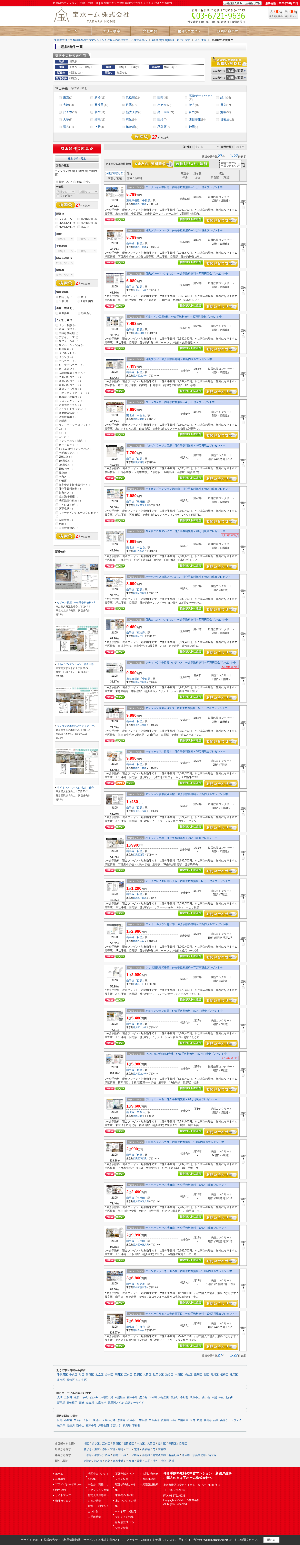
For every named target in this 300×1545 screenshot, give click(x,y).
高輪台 (97, 1420)
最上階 (64, 472)
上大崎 (143, 290)
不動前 (184, 1397)
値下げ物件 (66, 195)
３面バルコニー (70, 380)
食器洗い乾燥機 (70, 397)
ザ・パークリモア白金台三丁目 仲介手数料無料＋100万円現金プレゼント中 (191, 1313)
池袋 (225, 112)
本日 (83, 297)
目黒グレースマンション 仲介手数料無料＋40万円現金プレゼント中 (187, 273)
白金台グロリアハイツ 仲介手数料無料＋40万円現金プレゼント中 (185, 531)
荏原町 (175, 1397)
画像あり (64, 313)
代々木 (70, 112)
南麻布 (162, 1449)
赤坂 (105, 1449)
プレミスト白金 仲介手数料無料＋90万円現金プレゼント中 (181, 1099)
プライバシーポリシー (68, 1484)
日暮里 (227, 119)
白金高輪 (154, 1420)
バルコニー (67, 361)
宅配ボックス (68, 452)
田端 (162, 119)
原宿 (225, 104)
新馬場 (61, 1402)
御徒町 (132, 126)
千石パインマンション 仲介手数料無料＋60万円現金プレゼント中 (94, 664)
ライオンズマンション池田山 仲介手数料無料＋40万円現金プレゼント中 (189, 488)
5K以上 (85, 226)
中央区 (73, 1374)
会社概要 (60, 1478)
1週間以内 (87, 301)
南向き (64, 476)
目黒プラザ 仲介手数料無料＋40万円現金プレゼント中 (179, 359)
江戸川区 (81, 1379)
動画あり (86, 313)
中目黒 (146, 200)
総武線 (186, 1455)
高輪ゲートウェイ (201, 97)
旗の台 (143, 1397)
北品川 (229, 1397)
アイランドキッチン (72, 408)
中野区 (179, 1374)
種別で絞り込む (77, 158)
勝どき (88, 1449)
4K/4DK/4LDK (67, 226)
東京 (67, 97)
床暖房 (64, 420)
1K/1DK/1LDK (89, 218)
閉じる (271, 1539)
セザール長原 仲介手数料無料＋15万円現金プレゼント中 (89, 602)
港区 (135, 418)
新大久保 (133, 112)
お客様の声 (149, 1478)
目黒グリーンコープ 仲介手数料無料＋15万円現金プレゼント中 (184, 230)
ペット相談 (67, 325)
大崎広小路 (106, 1397)
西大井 (94, 1397)
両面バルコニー (70, 385)
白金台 (141, 415)
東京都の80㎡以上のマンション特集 (125, 1501)
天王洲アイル (116, 1402)
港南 (97, 1449)
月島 (107, 1460)
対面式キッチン (70, 405)
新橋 (99, 97)
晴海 (120, 1449)
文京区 (99, 1374)
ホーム (59, 1473)
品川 (225, 97)
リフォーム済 (68, 341)
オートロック (68, 444)
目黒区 (136, 204)
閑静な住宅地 (68, 333)
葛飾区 (71, 1379)
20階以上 (66, 464)
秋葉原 (163, 126)
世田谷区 (158, 1374)
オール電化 (67, 368)
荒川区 (215, 1374)
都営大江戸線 (102, 1455)
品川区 (136, 290)
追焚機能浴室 (68, 412)
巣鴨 (99, 119)
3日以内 (63, 301)
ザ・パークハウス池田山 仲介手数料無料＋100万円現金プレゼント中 (187, 1184)
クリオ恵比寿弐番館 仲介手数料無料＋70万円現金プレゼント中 (184, 967)
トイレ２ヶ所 (68, 504)
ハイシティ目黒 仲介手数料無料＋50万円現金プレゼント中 (181, 837)
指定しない (65, 181)
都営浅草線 (159, 1455)
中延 (221, 1397)
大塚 (67, 119)
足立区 (61, 1379)
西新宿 (146, 1449)
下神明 (153, 1397)
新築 (79, 181)
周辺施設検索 (150, 1484)
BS (62, 432)
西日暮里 (197, 119)
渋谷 (194, 104)
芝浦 (136, 1449)
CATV (64, 436)
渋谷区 (136, 1287)
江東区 (128, 1374)
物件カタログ (63, 1500)
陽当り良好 (67, 329)
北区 (206, 1374)
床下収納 (66, 508)
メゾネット (67, 353)
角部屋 (64, 480)
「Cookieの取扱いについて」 (218, 1539)
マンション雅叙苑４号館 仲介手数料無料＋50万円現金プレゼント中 (187, 794)
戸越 (214, 1397)
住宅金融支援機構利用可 (75, 484)
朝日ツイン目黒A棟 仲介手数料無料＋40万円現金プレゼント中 (184, 316)
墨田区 (119, 1374)
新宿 (99, 112)
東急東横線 (133, 200)
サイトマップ (63, 1495)
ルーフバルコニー (71, 365)
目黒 (131, 104)
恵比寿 (164, 104)
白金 (140, 1115)
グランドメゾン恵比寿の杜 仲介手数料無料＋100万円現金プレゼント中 (189, 1271)
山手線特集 (94, 1516)
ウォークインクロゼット (75, 424)
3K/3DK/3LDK (89, 223)
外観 (109, 173)
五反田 (101, 104)
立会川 (90, 1402)
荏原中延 (132, 1397)
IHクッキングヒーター (74, 392)
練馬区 (234, 1374)
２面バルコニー (70, 377)
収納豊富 (66, 520)
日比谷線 (134, 1455)
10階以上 (66, 460)
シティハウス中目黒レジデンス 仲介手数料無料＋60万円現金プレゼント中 (191, 662)
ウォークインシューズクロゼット (77, 514)
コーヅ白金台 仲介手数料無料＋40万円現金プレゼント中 (180, 402)
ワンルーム (65, 218)
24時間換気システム (72, 373)
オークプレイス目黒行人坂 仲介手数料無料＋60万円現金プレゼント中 (188, 881)
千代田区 (62, 1374)
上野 (99, 126)
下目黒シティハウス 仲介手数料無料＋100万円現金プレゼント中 (185, 1142)
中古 (88, 181)
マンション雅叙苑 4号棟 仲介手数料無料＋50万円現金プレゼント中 (187, 708)
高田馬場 (165, 112)
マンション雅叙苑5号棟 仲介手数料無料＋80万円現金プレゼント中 (186, 1053)
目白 (194, 112)
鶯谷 (68, 126)
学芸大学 (115, 1425)
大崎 (68, 104)
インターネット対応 (72, 440)
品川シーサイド (134, 1402)
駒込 (131, 119)
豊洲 (113, 1449)
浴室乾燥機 (67, 417)
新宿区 (90, 1374)
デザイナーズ (68, 337)
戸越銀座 (120, 1397)
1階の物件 (66, 468)
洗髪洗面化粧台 (70, 500)
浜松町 (133, 97)
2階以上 (65, 456)
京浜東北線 (199, 1455)
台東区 (109, 1374)
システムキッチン (71, 400)
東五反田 (144, 505)
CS (62, 428)
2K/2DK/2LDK (67, 223)
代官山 (165, 1420)
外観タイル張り (70, 388)
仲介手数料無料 (70, 488)
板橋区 (224, 1374)
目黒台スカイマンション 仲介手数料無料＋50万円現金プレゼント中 (187, 619)
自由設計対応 (68, 527)
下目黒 (143, 247)
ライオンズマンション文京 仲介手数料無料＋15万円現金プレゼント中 (96, 787)
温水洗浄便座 (68, 496)
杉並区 (188, 1374)
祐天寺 (61, 1425)
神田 (193, 126)
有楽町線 (174, 1455)
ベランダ (66, 357)
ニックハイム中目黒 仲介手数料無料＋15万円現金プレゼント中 (184, 187)
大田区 (147, 1374)
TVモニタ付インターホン (75, 448)
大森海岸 (101, 1402)
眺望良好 (66, 349)
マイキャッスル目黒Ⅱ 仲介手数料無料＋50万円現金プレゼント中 (185, 751)
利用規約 (60, 1489)
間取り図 (118, 173)
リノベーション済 (71, 345)
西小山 (206, 1397)
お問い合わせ (150, 1473)
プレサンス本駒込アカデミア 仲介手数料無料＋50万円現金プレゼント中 (97, 725)
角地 (63, 523)
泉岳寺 (208, 1420)
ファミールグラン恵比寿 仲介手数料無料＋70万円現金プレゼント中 (187, 924)
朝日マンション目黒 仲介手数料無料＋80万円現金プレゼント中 (184, 1010)
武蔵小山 (195, 1397)
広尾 (192, 1420)
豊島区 (198, 1374)
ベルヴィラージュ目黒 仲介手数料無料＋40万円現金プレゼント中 (185, 445)
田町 (162, 97)
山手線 (130, 243)
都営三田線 (119, 1455)
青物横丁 (72, 1402)
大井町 (85, 1397)
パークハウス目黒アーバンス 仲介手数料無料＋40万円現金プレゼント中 (189, 576)
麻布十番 (118, 1460)
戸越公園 (163, 1397)
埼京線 (212, 1455)
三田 (142, 636)
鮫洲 (81, 1402)
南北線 (130, 415)
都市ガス (66, 492)
